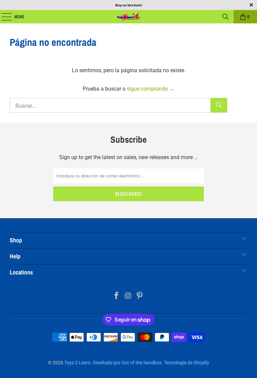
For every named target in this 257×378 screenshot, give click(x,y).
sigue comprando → (151, 89)
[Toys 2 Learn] (128, 16)
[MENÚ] (3, 16)
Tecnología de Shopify (186, 362)
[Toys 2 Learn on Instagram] (128, 296)
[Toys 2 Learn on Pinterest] (140, 296)
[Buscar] (225, 16)
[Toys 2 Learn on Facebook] (116, 296)
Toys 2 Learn (77, 362)
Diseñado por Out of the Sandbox (127, 362)
